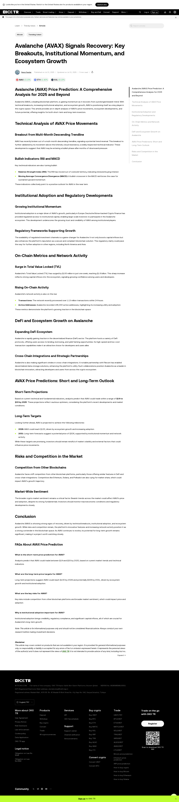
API (65, 715)
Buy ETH (92, 723)
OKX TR (65, 651)
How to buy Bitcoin (121, 771)
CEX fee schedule (71, 719)
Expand (121, 655)
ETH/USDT (118, 723)
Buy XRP (92, 734)
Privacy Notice (20, 722)
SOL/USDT (118, 731)
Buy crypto (44, 723)
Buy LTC (92, 750)
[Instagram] (42, 789)
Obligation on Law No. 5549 (24, 754)
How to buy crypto (121, 768)
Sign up (155, 12)
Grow (61, 12)
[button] (140, 12)
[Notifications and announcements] (170, 12)
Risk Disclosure (21, 726)
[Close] (176, 17)
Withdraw (83, 12)
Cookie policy (20, 733)
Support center (70, 731)
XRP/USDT (118, 738)
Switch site (102, 5)
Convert (106, 12)
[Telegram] (38, 789)
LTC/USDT (118, 750)
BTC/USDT (118, 719)
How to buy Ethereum (122, 775)
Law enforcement (22, 730)
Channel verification (72, 735)
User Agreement (21, 718)
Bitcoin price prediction (123, 754)
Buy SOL (92, 731)
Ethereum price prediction (120, 759)
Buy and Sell (96, 12)
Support (115, 12)
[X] (33, 789)
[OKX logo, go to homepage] (11, 12)
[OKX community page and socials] (50, 789)
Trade (38, 12)
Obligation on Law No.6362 (22, 760)
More (123, 12)
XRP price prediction (122, 764)
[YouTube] (46, 789)
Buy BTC (92, 719)
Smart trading (48, 12)
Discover (27, 12)
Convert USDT (94, 762)
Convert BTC (94, 766)
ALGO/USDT (118, 742)
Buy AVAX (93, 746)
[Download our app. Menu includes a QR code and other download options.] (165, 12)
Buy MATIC (93, 727)
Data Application (21, 737)
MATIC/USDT (119, 727)
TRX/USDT (118, 734)
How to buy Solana (121, 779)
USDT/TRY (118, 715)
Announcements (70, 739)
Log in (146, 12)
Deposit (71, 12)
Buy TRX (92, 738)
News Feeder (26, 72)
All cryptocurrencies (48, 734)
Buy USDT (93, 715)
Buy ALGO (93, 742)
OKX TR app (20, 741)
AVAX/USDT (118, 746)
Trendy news (29, 26)
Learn (17, 26)
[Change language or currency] (175, 12)
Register (152, 723)
